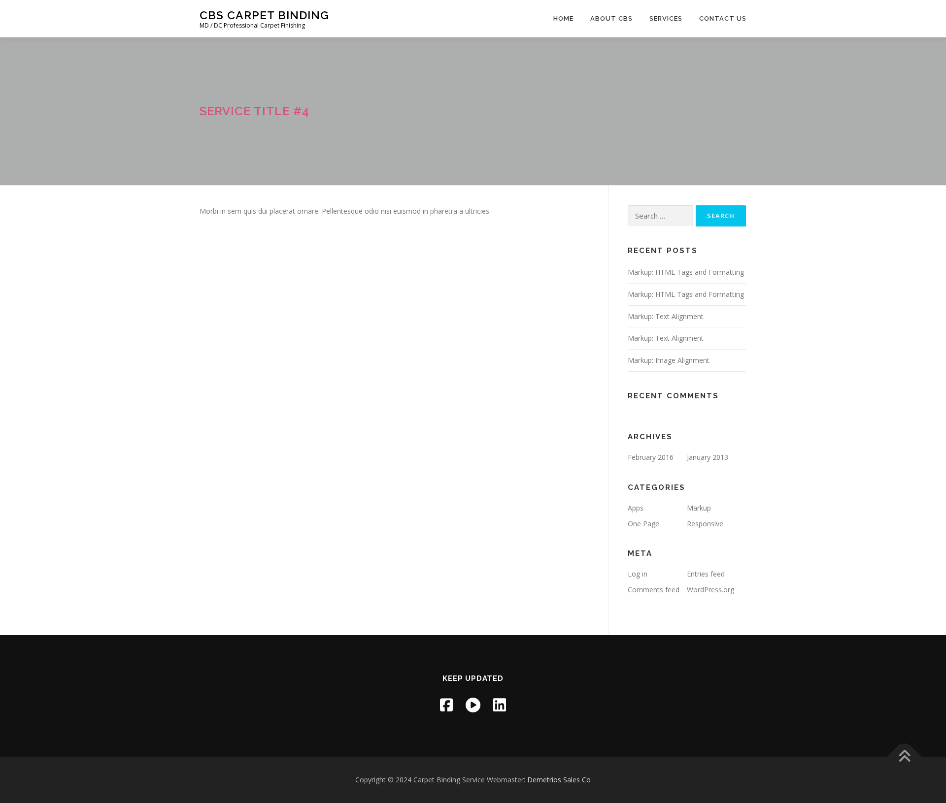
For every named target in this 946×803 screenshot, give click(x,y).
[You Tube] (473, 705)
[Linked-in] (499, 705)
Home (563, 18)
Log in (637, 573)
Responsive (705, 523)
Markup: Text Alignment (666, 316)
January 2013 (707, 457)
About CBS (611, 18)
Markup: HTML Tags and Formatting (686, 272)
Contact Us (722, 18)
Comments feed (653, 589)
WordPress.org (710, 589)
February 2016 (651, 457)
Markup (699, 508)
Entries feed (706, 573)
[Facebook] (446, 705)
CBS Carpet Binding (264, 15)
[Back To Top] (904, 756)
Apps (635, 508)
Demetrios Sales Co (559, 779)
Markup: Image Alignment (669, 360)
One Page (643, 523)
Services (665, 18)
